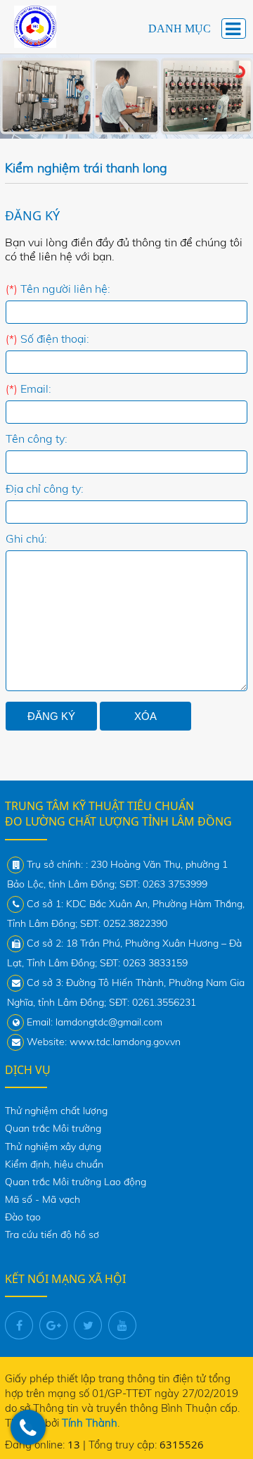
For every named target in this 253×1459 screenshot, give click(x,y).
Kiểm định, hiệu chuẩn (54, 1164)
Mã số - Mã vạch (42, 1199)
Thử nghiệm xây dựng (53, 1146)
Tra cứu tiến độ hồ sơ (52, 1234)
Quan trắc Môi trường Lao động (75, 1181)
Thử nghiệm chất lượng (56, 1110)
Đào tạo (23, 1217)
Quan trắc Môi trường (53, 1128)
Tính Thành (89, 1422)
